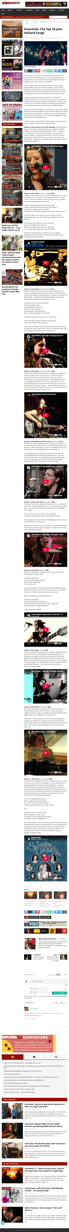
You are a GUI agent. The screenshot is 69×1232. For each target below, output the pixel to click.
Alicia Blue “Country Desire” (10, 182)
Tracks (44, 10)
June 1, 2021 (29, 1173)
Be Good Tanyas (33, 917)
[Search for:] (58, 17)
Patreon (44, 115)
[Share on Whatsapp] (49, 71)
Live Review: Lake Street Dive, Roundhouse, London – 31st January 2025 (44, 1189)
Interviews (29, 10)
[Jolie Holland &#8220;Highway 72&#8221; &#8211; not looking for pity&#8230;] (45, 895)
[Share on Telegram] (57, 71)
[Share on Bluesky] (61, 71)
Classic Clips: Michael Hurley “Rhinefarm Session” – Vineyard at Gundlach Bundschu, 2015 (11, 196)
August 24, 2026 (14, 140)
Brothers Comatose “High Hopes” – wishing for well (19, 1089)
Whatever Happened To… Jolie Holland (30, 900)
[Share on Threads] (65, 71)
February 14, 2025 (31, 1193)
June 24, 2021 (29, 1213)
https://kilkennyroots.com (32, 1015)
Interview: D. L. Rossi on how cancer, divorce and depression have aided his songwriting (44, 1169)
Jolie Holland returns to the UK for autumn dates (60, 901)
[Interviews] (12, 1111)
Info (2, 14)
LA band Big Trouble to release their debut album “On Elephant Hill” (24, 1080)
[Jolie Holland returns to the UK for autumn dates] (60, 895)
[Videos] (12, 1215)
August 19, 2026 (30, 1109)
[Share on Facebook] (26, 71)
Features (19, 10)
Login (65, 974)
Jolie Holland (46, 917)
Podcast (61, 10)
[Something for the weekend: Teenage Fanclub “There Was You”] (12, 277)
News (3, 10)
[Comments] (56, 1057)
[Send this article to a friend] (42, 71)
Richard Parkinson (40, 38)
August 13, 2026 (30, 1129)
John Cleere (34, 1008)
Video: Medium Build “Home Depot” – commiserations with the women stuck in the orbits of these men (11, 151)
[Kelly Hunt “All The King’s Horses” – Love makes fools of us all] (12, 215)
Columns (52, 10)
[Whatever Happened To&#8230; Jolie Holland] (30, 895)
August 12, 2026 (30, 1148)
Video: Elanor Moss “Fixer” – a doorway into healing (19, 1092)
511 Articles (61, 939)
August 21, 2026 (13, 172)
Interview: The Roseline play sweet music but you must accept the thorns (45, 1144)
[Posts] (12, 1057)
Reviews (9, 10)
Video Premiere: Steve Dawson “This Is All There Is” (43, 1209)
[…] (30, 1118)
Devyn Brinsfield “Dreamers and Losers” (16, 1083)
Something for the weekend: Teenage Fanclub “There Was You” (12, 168)
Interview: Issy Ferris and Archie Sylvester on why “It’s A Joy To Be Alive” (45, 1105)
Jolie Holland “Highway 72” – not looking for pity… (44, 901)
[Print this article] (45, 71)
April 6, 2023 (30, 38)
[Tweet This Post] (30, 71)
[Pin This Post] (38, 71)
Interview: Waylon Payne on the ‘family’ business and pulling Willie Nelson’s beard (43, 1125)
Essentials (50, 38)
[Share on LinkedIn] (34, 71)
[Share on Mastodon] (53, 71)
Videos (37, 10)
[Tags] (34, 1057)
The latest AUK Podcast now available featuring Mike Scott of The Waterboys (27, 1086)
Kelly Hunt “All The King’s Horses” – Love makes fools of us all (12, 137)
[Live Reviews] (12, 1195)
